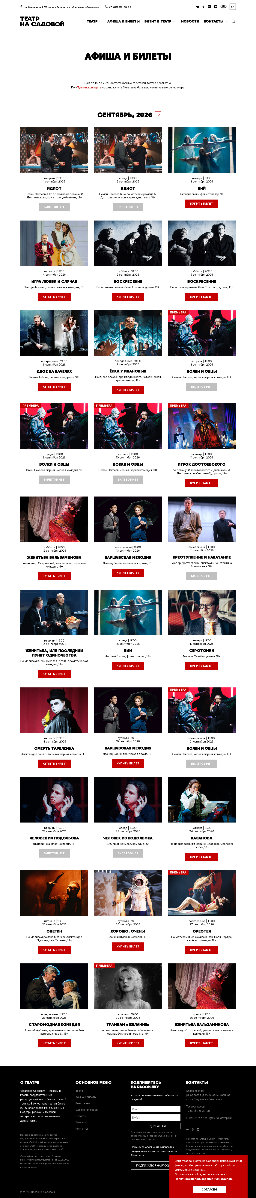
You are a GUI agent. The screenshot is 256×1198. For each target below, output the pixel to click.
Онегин (54, 931)
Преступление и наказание (202, 557)
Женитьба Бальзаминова (54, 557)
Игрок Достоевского (201, 464)
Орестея (202, 931)
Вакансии (82, 1122)
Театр (92, 21)
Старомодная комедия (54, 1024)
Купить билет (201, 203)
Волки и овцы (202, 371)
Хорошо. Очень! (128, 931)
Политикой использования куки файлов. (204, 1179)
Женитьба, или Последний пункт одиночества (54, 652)
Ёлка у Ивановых (128, 371)
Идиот (54, 188)
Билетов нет (54, 207)
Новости (190, 21)
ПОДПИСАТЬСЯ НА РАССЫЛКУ (155, 1165)
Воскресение (128, 281)
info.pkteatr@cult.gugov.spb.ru (213, 1117)
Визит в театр (158, 21)
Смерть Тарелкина (54, 748)
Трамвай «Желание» (128, 1024)
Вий (202, 188)
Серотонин (201, 650)
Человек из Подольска (54, 838)
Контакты (213, 21)
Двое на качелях (54, 371)
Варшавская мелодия (128, 557)
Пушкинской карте (89, 87)
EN (232, 6)
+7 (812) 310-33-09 (120, 7)
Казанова (201, 838)
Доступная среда (87, 1109)
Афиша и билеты (123, 21)
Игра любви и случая (54, 281)
